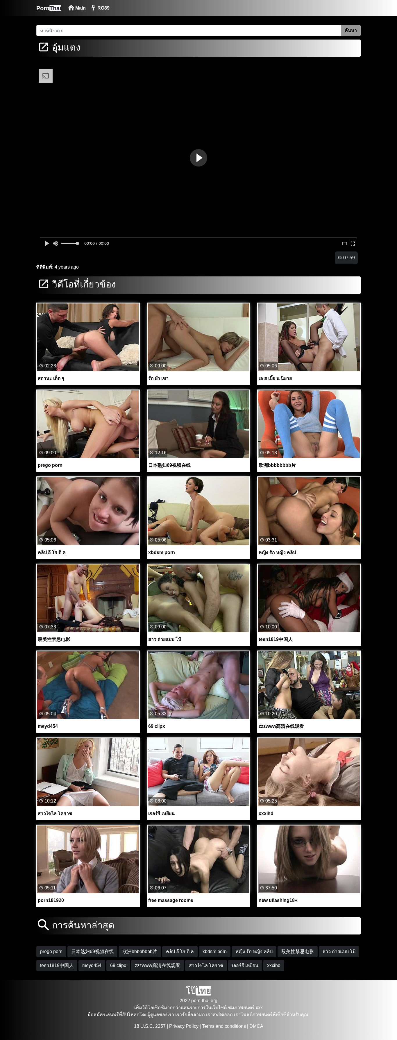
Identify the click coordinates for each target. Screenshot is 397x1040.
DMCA (256, 1026)
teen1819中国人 (57, 965)
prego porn (51, 951)
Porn (48, 8)
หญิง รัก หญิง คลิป (254, 951)
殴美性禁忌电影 (297, 951)
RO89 (103, 8)
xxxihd (273, 965)
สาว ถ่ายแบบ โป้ (339, 951)
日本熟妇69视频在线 (92, 951)
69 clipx (118, 965)
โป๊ (198, 991)
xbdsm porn (215, 951)
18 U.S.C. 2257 (150, 1026)
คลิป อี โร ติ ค (180, 951)
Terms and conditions (224, 1026)
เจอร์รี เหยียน (245, 965)
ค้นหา (351, 30)
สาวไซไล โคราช (206, 965)
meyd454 (91, 965)
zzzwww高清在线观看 (157, 965)
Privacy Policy (184, 1026)
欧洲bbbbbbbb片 (139, 951)
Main (80, 8)
